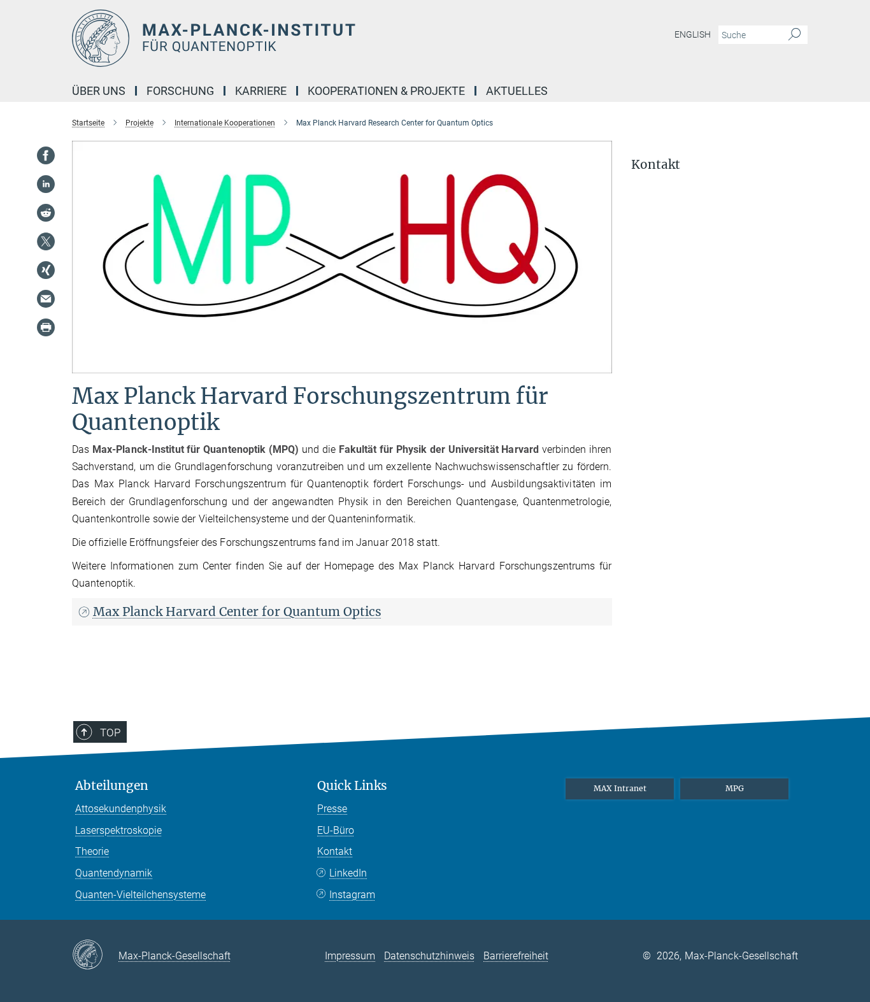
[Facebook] (45, 155)
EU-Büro (335, 830)
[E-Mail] (45, 298)
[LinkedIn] (45, 184)
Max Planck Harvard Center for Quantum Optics (237, 611)
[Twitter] (45, 241)
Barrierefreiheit (515, 956)
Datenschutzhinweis (429, 956)
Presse (332, 809)
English (692, 34)
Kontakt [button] (655, 164)
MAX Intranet (620, 788)
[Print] (45, 327)
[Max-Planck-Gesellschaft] (95, 955)
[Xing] (45, 270)
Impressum (350, 956)
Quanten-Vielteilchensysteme (140, 895)
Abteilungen (111, 785)
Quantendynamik (113, 873)
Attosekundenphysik (120, 809)
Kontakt (334, 851)
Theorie (92, 851)
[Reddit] (45, 212)
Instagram (352, 895)
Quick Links (352, 785)
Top (110, 732)
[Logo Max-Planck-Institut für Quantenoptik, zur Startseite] (311, 38)
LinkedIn (348, 873)
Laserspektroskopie (118, 830)
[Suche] (794, 35)
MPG (734, 788)
